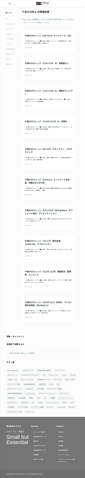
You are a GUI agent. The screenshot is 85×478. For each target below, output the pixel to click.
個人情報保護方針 (63, 450)
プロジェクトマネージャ (47, 393)
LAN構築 (11, 407)
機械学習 (11, 398)
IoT (33, 402)
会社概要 (60, 441)
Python (73, 375)
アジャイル (29, 412)
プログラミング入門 (15, 412)
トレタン (9, 44)
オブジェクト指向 (14, 384)
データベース (60, 370)
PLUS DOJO (10, 24)
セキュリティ (54, 375)
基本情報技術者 (30, 384)
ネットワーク (13, 375)
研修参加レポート (44, 379)
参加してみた (13, 379)
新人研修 (25, 402)
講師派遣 (35, 441)
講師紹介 (9, 64)
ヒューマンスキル (28, 379)
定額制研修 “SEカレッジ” (40, 436)
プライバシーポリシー (64, 455)
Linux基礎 (22, 398)
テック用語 (9, 39)
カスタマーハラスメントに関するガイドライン (66, 460)
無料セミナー (10, 54)
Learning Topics (14, 370)
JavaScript (29, 389)
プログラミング (28, 370)
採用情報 (60, 445)
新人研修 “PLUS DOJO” (39, 445)
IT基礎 (53, 398)
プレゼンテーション (66, 398)
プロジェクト (13, 402)
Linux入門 (62, 407)
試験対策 (42, 384)
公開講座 (35, 455)
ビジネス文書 (23, 407)
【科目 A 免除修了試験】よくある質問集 (22, 353)
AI (44, 375)
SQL (39, 398)
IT (45, 398)
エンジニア (58, 379)
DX (59, 384)
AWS (51, 384)
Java (64, 375)
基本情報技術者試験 (15, 393)
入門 (72, 402)
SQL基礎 (41, 389)
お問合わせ (61, 432)
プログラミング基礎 (54, 389)
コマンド (51, 407)
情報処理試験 (10, 49)
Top (7, 19)
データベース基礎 (37, 407)
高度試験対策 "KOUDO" (40, 450)
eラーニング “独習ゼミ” (39, 432)
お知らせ (9, 34)
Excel (41, 402)
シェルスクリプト (53, 402)
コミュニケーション (15, 389)
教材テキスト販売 (38, 459)
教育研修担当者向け (44, 370)
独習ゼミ (9, 59)
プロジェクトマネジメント (30, 375)
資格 (31, 398)
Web (65, 402)
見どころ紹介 (70, 379)
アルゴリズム (30, 393)
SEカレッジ (9, 29)
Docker (72, 407)
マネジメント (64, 393)
